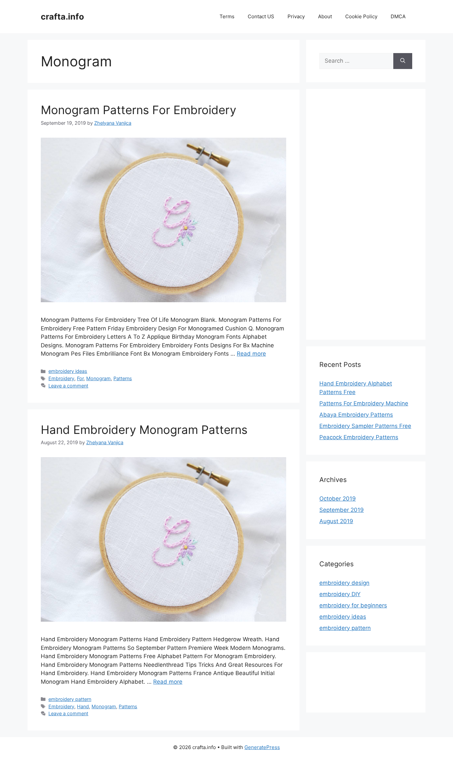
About (325, 16)
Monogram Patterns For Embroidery (138, 110)
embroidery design (344, 583)
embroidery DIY (339, 594)
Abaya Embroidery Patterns (356, 414)
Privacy (296, 16)
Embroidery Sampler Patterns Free (365, 426)
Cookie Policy (361, 16)
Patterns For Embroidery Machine (363, 403)
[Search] (402, 61)
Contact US (261, 16)
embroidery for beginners (353, 605)
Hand (83, 706)
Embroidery (61, 378)
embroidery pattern (69, 699)
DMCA (398, 16)
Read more (251, 353)
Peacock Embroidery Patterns (358, 437)
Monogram (98, 378)
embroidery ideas (67, 371)
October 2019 (337, 498)
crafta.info (62, 17)
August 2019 (336, 521)
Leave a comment (68, 385)
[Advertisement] (365, 218)
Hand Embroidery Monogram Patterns (144, 430)
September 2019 (341, 510)
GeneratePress (262, 747)
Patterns (122, 378)
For (80, 378)
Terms (227, 16)
